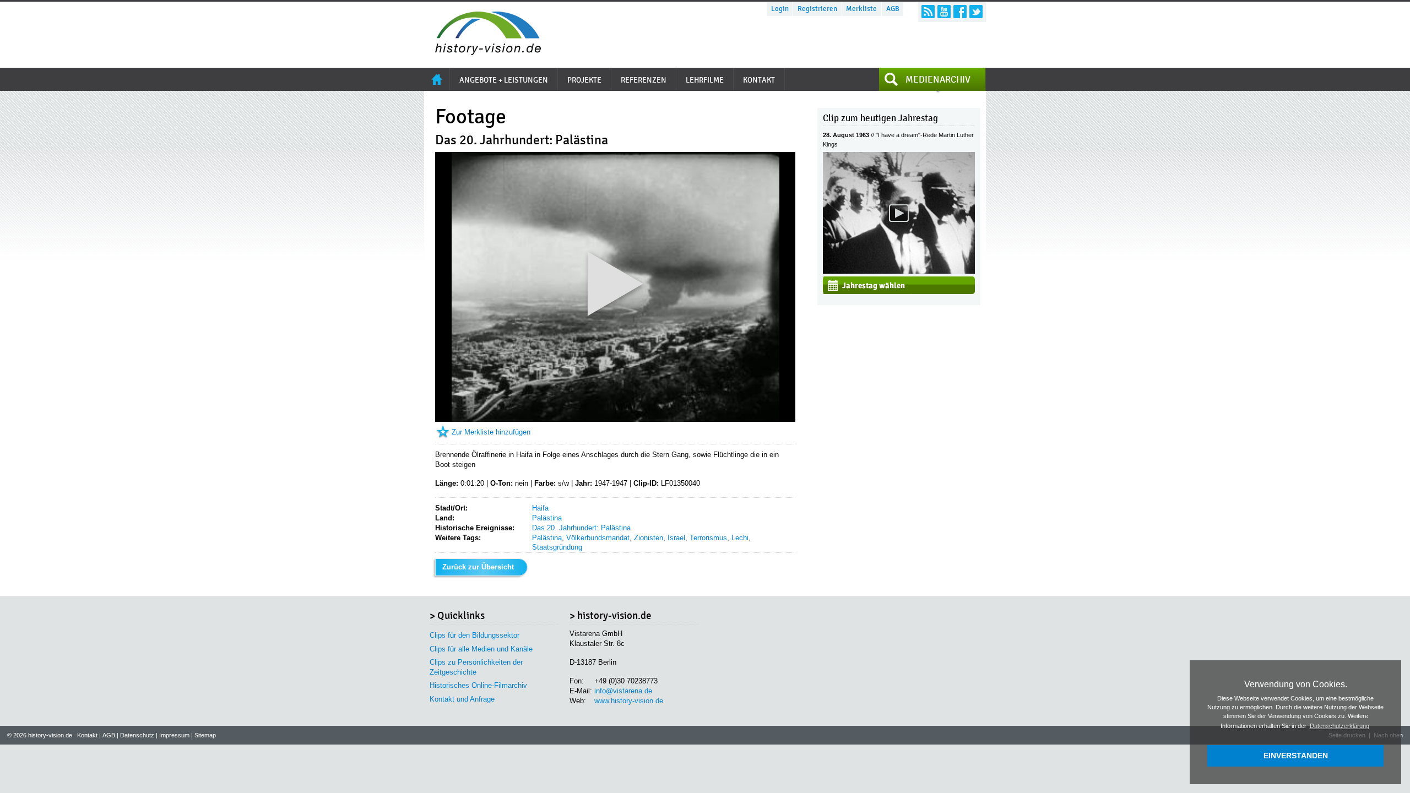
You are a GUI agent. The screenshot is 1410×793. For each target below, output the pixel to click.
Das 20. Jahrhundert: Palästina (581, 528)
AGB (892, 8)
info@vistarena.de (623, 691)
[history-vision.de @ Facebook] (960, 11)
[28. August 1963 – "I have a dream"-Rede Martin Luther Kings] (899, 271)
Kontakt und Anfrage (462, 699)
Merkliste (861, 8)
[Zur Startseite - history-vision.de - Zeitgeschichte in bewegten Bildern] (482, 52)
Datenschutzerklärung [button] (1339, 726)
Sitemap (205, 735)
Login (780, 8)
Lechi (740, 538)
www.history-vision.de (628, 701)
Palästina (547, 518)
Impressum (174, 735)
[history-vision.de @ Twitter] (976, 11)
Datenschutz (137, 735)
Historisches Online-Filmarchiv (478, 685)
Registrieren (817, 8)
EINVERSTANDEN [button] (1295, 755)
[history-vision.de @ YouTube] (944, 11)
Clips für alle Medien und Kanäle (481, 649)
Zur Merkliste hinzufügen (491, 432)
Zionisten (648, 538)
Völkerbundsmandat (598, 538)
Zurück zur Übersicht (478, 567)
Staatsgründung (557, 547)
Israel (676, 538)
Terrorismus (708, 538)
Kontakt (87, 735)
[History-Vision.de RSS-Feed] (928, 11)
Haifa (540, 508)
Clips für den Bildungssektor (474, 635)
